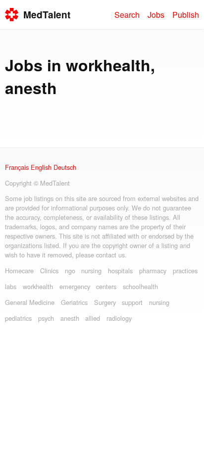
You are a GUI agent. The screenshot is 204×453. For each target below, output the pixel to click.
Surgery (105, 302)
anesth (69, 318)
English (41, 167)
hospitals (120, 270)
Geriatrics (74, 302)
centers (106, 286)
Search (127, 14)
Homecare (19, 270)
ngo (70, 270)
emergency (74, 286)
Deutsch (64, 167)
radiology (119, 318)
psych (46, 318)
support (132, 302)
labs (10, 286)
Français (17, 167)
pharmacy (152, 270)
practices (185, 270)
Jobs (156, 14)
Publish (185, 14)
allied (92, 318)
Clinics (49, 270)
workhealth (38, 286)
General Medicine (29, 302)
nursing (91, 270)
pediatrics (18, 318)
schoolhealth (140, 286)
